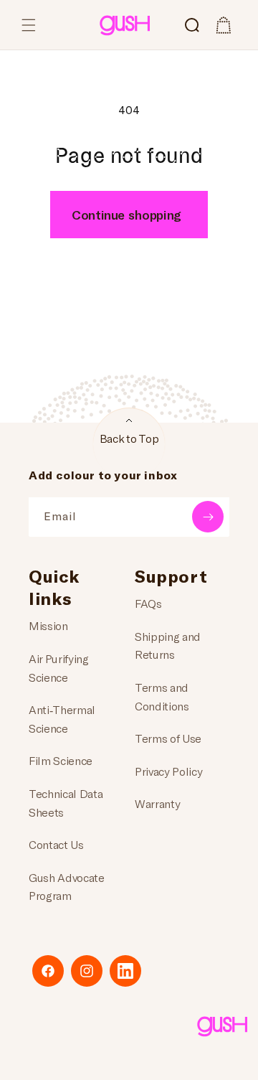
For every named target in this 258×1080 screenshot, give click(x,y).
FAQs (148, 603)
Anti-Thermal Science (62, 719)
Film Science (60, 760)
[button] (28, 25)
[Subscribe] (208, 516)
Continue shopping (126, 214)
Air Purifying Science (59, 668)
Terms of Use (168, 738)
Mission (48, 625)
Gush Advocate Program (67, 886)
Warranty (157, 803)
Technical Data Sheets (66, 802)
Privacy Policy (169, 771)
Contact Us (56, 844)
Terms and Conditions (162, 696)
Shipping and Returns (168, 645)
